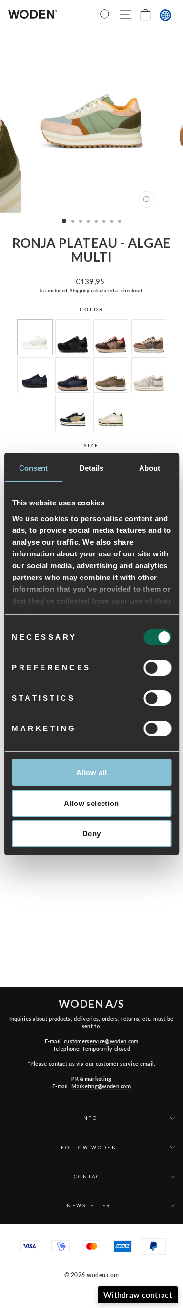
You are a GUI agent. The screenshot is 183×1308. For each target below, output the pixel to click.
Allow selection (91, 803)
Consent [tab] (33, 468)
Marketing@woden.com (101, 1086)
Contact (89, 1176)
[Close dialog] (176, 1220)
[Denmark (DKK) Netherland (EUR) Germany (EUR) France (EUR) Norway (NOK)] (165, 15)
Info (89, 1118)
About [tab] (150, 468)
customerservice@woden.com (101, 1041)
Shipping (79, 290)
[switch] (157, 668)
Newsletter (89, 1205)
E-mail (127, 1250)
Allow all (91, 772)
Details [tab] (91, 468)
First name (76, 1250)
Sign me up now (121, 1282)
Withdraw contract (137, 1294)
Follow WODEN (89, 1147)
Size (91, 445)
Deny (91, 834)
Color (91, 309)
